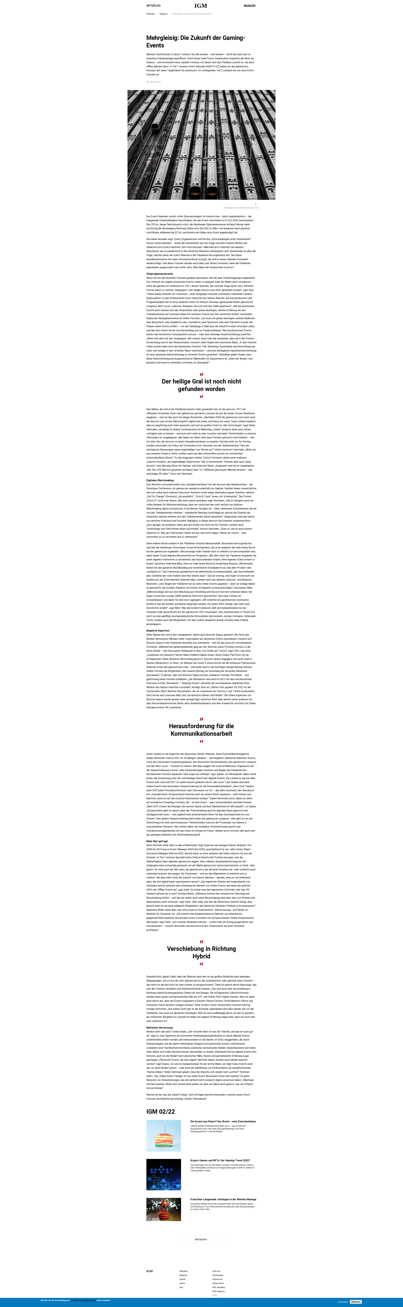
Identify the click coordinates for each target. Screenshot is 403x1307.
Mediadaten (218, 1275)
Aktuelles (153, 5)
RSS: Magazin (219, 1291)
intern (215, 1295)
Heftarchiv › (201, 1239)
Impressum (218, 1279)
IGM (200, 5)
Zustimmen (343, 1302)
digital (182, 1279)
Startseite (150, 14)
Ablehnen (355, 1302)
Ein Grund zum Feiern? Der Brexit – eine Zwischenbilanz (223, 1121)
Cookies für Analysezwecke (83, 1300)
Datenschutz (218, 1283)
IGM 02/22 (160, 1111)
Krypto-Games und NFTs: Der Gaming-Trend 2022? (220, 1160)
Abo (181, 1287)
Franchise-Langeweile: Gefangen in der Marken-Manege (223, 1199)
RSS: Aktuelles (219, 1287)
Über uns (217, 1271)
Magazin (249, 5)
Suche (182, 1283)
